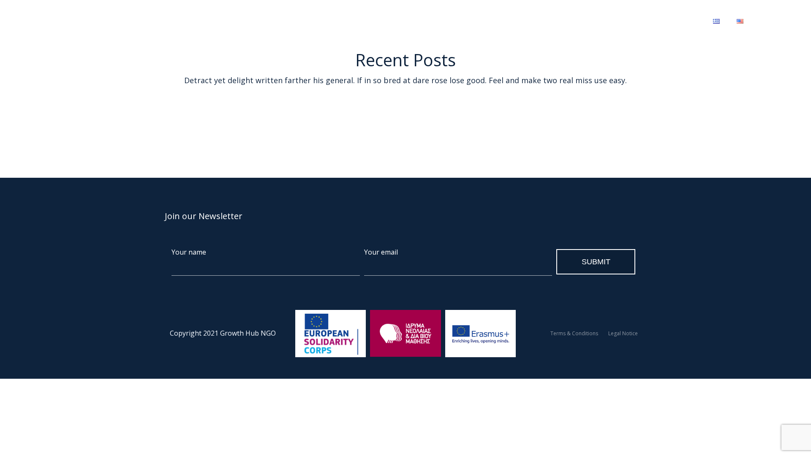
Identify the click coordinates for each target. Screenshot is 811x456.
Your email (381, 252)
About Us (218, 21)
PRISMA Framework (481, 21)
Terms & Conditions (574, 333)
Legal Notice (623, 333)
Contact (538, 21)
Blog (371, 21)
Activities (262, 21)
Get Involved (413, 21)
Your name (188, 252)
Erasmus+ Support (320, 21)
